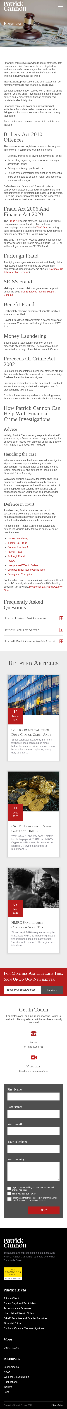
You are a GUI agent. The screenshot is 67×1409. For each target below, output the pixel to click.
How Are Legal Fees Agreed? (21, 629)
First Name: (15, 1089)
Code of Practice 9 (17, 547)
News (7, 1372)
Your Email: (15, 1124)
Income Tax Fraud (17, 543)
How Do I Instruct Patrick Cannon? (25, 618)
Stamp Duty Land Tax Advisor (20, 1303)
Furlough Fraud (16, 556)
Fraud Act (14, 221)
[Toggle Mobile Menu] (60, 6)
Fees (6, 1392)
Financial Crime (12, 1323)
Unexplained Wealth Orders (22, 565)
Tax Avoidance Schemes (17, 1308)
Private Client (11, 1298)
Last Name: (14, 1106)
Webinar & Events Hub (16, 1377)
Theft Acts (41, 227)
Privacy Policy (57, 1405)
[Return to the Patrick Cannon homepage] (15, 1249)
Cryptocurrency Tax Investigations (26, 569)
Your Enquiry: (16, 1159)
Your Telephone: (17, 1141)
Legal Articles (11, 1367)
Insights (8, 1387)
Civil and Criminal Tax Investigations (24, 1328)
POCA (11, 561)
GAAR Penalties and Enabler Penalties (25, 1318)
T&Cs (32, 1194)
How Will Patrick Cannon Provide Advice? (29, 641)
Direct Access (11, 1347)
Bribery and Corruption (20, 574)
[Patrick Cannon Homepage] (15, 6)
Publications (10, 1382)
